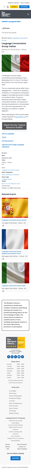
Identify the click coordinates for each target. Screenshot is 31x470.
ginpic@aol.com (21, 117)
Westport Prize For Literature (15, 438)
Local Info (12, 401)
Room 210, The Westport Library (11, 183)
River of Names (13, 408)
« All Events (6, 28)
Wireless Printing (14, 413)
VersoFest (15, 434)
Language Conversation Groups (10, 170)
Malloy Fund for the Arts (15, 427)
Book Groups (12, 393)
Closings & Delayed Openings (15, 380)
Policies (7, 447)
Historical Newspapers (15, 396)
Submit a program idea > (11, 21)
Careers (7, 444)
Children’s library (13, 3)
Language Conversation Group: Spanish (14, 220)
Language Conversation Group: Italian (13, 285)
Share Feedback (22, 449)
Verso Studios (24, 3)
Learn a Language (8, 133)
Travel (4, 137)
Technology (12, 411)
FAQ (7, 449)
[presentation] (15, 208)
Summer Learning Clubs (15, 432)
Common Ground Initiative (15, 425)
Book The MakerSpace (15, 403)
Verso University (15, 436)
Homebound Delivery (15, 398)
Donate (14, 7)
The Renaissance (7, 141)
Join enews (24, 7)
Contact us (22, 447)
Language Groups (7, 179)
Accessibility (12, 391)
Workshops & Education (12, 174)
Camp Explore (15, 423)
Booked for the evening (15, 420)
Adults (3, 174)
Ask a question (22, 444)
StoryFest (15, 429)
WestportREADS (15, 440)
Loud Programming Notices (15, 383)
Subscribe (15, 458)
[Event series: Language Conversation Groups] (3, 225)
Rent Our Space (13, 406)
